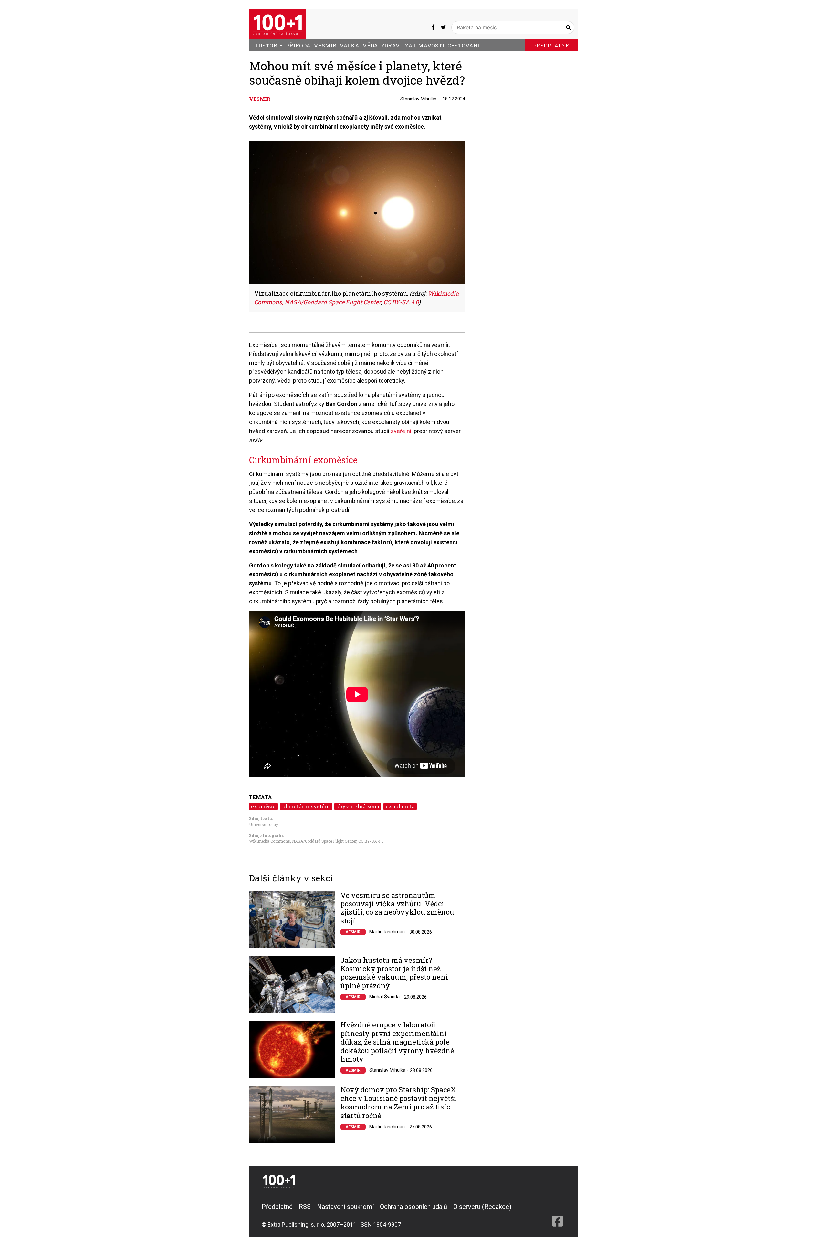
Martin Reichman (387, 932)
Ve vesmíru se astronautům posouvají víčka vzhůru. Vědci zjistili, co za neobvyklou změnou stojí (397, 908)
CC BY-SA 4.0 (371, 841)
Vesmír (325, 45)
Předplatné (551, 45)
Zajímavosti (424, 45)
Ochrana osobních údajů (413, 1207)
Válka (349, 45)
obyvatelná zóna (357, 806)
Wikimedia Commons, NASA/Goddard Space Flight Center (302, 841)
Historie (269, 45)
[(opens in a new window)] (433, 27)
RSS (305, 1207)
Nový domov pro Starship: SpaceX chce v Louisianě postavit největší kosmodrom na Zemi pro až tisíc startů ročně (398, 1103)
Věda (370, 45)
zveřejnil (402, 431)
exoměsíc (263, 806)
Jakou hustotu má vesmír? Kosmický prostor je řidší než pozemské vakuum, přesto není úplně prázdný (394, 973)
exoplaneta (400, 806)
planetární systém (306, 806)
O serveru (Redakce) (482, 1207)
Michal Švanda (384, 997)
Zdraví (391, 45)
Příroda (298, 45)
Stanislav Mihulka (418, 99)
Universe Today (263, 824)
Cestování (463, 45)
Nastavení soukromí (345, 1207)
